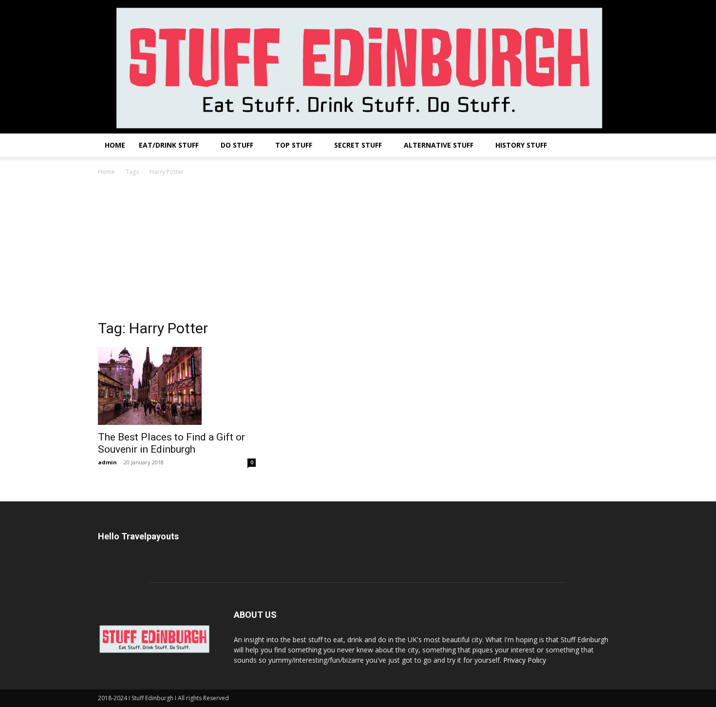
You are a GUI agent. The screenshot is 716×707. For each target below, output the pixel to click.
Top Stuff (293, 145)
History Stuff (521, 145)
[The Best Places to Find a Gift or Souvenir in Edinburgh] (177, 386)
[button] (606, 146)
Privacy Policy (524, 660)
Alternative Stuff (438, 145)
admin (107, 462)
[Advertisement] (358, 250)
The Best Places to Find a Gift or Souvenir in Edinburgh (171, 443)
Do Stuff (237, 145)
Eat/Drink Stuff (169, 145)
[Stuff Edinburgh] (358, 67)
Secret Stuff (358, 145)
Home (115, 145)
